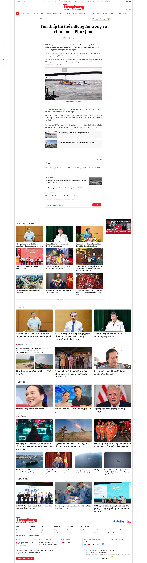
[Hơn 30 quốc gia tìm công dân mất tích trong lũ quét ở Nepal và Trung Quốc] (112, 430)
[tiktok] (94, 544)
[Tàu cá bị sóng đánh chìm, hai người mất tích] (51, 134)
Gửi (97, 205)
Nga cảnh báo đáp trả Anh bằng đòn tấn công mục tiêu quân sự (72, 444)
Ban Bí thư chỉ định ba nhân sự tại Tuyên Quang (28, 267)
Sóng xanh (35, 13)
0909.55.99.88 (44, 542)
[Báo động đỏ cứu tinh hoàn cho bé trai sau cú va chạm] (73, 493)
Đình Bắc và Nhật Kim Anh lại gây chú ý (73, 410)
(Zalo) (51, 542)
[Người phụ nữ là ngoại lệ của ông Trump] (112, 396)
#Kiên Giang (96, 167)
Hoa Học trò (90, 1)
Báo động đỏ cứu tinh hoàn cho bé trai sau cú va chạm (73, 507)
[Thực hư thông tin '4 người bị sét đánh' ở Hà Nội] (34, 358)
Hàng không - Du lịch (111, 532)
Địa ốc (42, 13)
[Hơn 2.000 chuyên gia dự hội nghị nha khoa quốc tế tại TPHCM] (34, 493)
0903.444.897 (67, 542)
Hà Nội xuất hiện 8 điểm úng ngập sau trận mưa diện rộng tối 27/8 (58, 267)
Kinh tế (28, 13)
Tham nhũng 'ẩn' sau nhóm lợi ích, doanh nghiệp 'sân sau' (58, 245)
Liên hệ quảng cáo (45, 540)
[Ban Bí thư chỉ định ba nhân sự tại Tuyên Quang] (29, 256)
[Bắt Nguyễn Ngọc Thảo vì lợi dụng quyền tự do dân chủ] (112, 358)
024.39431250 (22, 546)
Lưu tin (3, 55)
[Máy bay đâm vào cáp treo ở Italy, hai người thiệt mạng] (88, 460)
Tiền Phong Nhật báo (64, 1)
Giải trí (98, 13)
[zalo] (99, 544)
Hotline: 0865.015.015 (49, 1)
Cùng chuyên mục (25, 223)
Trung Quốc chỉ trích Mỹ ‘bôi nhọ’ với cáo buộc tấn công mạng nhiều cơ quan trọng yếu (34, 446)
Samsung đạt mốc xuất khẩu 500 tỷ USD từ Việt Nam (58, 291)
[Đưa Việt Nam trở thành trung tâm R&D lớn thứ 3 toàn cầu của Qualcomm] (58, 460)
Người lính (82, 13)
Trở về (3, 65)
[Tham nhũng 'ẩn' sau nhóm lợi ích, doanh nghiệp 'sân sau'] (59, 234)
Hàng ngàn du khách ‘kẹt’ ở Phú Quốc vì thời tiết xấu (76, 142)
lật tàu (49, 112)
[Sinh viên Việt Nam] (118, 521)
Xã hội (22, 13)
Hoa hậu (118, 13)
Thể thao (74, 13)
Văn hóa (92, 13)
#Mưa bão (48, 167)
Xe (87, 13)
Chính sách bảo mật (116, 540)
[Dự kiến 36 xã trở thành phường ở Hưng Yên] (29, 281)
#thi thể (67, 167)
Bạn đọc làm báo (25, 558)
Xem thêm (129, 13)
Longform (70, 527)
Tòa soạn (99, 1)
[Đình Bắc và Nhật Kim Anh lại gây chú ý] (73, 396)
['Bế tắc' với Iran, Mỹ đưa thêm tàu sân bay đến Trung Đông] (29, 460)
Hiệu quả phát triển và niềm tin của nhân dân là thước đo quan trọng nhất (29, 245)
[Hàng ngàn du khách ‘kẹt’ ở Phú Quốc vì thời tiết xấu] (51, 144)
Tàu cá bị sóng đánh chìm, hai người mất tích (73, 133)
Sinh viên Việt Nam (78, 1)
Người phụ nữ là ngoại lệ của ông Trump (109, 410)
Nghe (3, 46)
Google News (108, 19)
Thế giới (55, 13)
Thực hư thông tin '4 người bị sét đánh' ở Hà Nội (34, 372)
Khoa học (111, 13)
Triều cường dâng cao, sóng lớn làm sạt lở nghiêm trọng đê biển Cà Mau (66, 181)
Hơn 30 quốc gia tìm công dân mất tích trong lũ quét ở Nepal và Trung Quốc (112, 444)
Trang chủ (17, 13)
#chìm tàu (58, 167)
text (96, 19)
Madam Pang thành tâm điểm (30, 408)
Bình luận (3, 60)
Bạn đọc (94, 532)
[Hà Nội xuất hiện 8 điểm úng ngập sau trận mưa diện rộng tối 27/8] (59, 256)
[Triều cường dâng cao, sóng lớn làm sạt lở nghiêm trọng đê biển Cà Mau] (95, 181)
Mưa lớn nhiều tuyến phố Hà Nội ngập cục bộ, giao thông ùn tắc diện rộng (89, 293)
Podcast (57, 527)
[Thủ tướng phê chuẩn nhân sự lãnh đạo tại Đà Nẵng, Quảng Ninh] (89, 234)
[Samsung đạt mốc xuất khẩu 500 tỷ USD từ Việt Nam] (59, 281)
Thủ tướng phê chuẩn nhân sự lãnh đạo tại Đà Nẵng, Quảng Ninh (88, 245)
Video (124, 13)
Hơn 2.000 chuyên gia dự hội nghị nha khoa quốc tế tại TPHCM (34, 507)
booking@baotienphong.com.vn (48, 544)
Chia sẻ (3, 50)
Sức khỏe (48, 13)
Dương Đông (84, 53)
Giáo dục (104, 13)
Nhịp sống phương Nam (35, 535)
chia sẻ (93, 19)
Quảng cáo (107, 1)
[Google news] (104, 544)
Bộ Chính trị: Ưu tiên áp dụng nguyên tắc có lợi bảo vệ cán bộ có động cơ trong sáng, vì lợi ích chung (72, 336)
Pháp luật (67, 13)
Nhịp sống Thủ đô (20, 535)
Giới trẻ (61, 13)
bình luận (104, 19)
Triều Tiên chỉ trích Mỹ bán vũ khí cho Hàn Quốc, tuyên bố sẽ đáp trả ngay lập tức (116, 472)
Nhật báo (32, 527)
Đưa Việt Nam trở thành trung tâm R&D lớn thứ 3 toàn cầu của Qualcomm (57, 472)
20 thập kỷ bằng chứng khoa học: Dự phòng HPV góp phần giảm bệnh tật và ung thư (112, 508)
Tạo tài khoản (59, 195)
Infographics (84, 527)
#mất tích (86, 167)
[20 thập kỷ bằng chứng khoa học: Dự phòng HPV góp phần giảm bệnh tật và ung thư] (112, 493)
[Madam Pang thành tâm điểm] (34, 396)
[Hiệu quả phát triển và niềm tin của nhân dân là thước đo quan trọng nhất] (29, 234)
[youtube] (130, 1)
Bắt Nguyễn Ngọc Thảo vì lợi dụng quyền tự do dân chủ (110, 372)
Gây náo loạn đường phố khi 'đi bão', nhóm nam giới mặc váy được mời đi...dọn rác (71, 374)
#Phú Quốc (76, 167)
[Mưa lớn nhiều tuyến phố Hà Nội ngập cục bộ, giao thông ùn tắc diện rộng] (89, 281)
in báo (100, 19)
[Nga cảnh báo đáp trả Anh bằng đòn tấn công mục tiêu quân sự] (73, 430)
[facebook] (127, 1)
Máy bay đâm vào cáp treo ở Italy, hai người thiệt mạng (87, 471)
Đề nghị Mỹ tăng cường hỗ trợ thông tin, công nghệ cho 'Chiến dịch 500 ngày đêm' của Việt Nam (89, 268)
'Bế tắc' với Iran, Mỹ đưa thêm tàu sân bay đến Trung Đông (28, 471)
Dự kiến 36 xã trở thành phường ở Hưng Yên (28, 291)
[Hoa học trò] (129, 521)
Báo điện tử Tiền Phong (73, 7)
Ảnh (42, 527)
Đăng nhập (48, 195)
